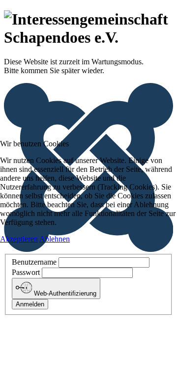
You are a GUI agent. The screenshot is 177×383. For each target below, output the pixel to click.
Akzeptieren (19, 239)
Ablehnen (54, 239)
